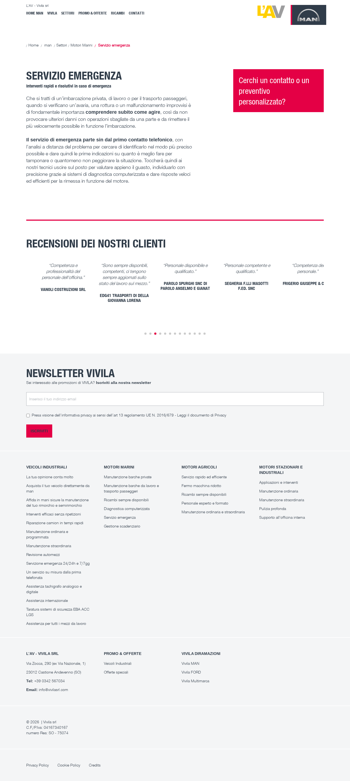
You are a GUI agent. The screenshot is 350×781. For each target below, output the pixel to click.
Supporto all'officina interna (282, 517)
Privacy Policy (37, 765)
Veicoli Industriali (118, 663)
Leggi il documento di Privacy (201, 415)
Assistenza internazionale (47, 600)
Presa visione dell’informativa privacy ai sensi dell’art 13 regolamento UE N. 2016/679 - (129, 415)
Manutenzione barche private (127, 476)
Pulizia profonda (272, 508)
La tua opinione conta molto (49, 476)
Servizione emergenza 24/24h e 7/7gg (58, 563)
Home (33, 45)
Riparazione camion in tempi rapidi (54, 522)
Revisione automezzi (43, 554)
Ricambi (118, 13)
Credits (95, 765)
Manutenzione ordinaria (278, 491)
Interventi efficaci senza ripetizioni (53, 514)
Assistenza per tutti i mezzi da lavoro (56, 623)
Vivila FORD (191, 672)
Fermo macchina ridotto (201, 485)
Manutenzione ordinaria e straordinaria (213, 511)
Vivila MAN (190, 663)
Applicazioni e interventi (278, 482)
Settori (67, 13)
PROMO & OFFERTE (92, 13)
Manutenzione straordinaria (48, 545)
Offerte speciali (116, 672)
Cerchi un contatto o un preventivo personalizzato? (274, 90)
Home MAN (34, 13)
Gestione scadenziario (122, 526)
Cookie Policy (68, 765)
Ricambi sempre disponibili (126, 499)
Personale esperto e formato (205, 503)
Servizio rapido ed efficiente (204, 476)
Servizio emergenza (120, 517)
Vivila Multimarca (195, 680)
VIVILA (52, 13)
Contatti (136, 13)
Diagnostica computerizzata (127, 508)
